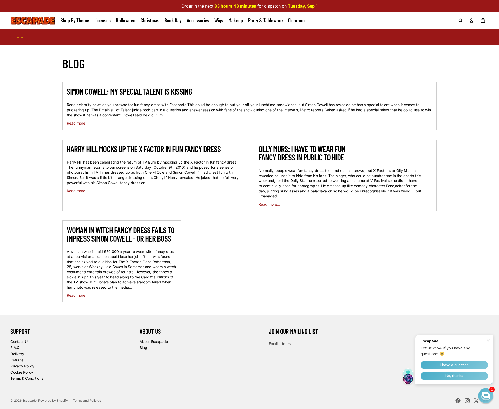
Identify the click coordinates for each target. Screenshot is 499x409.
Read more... (77, 123)
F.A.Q (15, 347)
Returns (16, 360)
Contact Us (19, 341)
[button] (485, 395)
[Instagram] (467, 401)
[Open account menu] (471, 20)
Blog (143, 347)
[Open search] (460, 20)
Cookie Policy (21, 372)
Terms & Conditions (26, 378)
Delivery (17, 354)
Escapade (29, 400)
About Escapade (154, 341)
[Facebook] (458, 401)
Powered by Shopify (53, 400)
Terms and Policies (87, 400)
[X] (476, 401)
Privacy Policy (22, 366)
